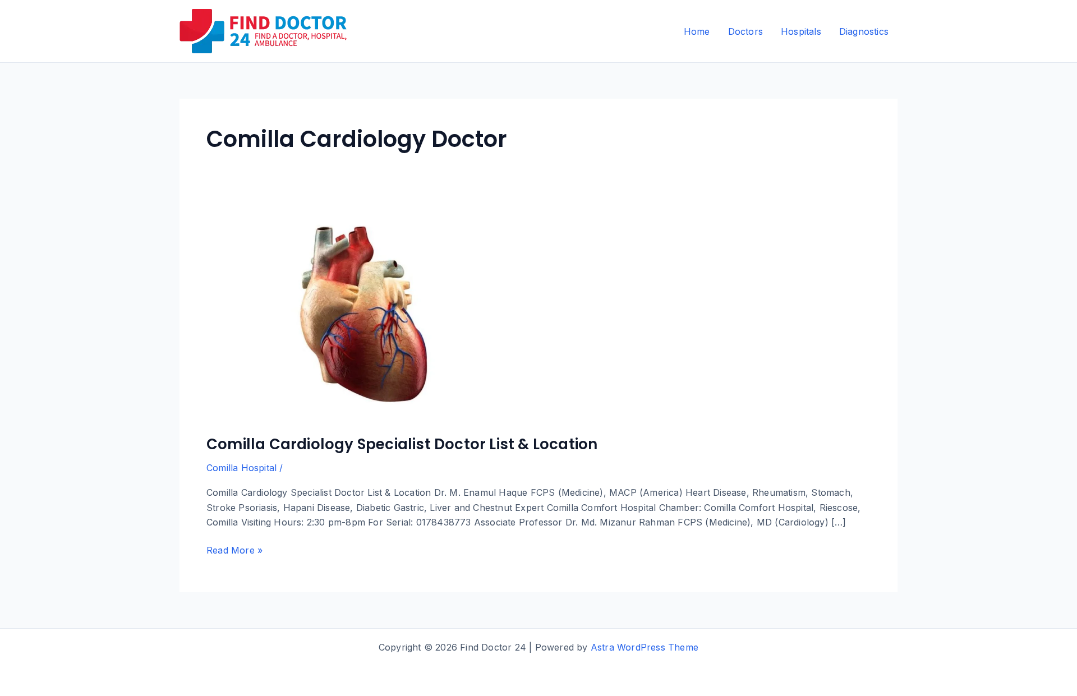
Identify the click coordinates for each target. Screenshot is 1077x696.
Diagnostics (864, 31)
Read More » (234, 550)
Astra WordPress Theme (644, 647)
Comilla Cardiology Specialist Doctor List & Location (401, 444)
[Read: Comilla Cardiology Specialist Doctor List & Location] (366, 314)
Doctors (745, 31)
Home (697, 31)
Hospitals (801, 31)
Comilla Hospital (241, 467)
